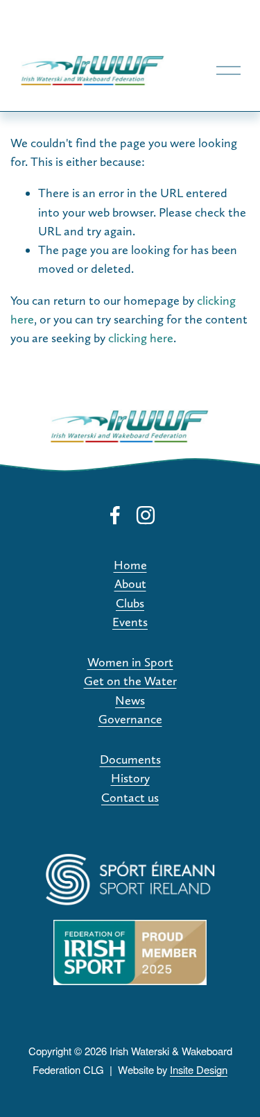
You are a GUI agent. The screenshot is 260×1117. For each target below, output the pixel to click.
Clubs (130, 603)
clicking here (140, 337)
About (130, 583)
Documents (130, 759)
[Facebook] (115, 515)
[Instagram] (145, 515)
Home (130, 564)
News (130, 700)
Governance (130, 719)
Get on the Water (130, 680)
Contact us (130, 797)
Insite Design (198, 1070)
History (130, 778)
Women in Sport (130, 662)
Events (130, 621)
